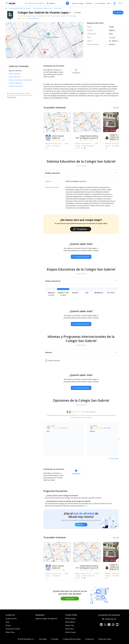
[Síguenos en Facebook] (109, 624)
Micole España (70, 619)
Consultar (112, 37)
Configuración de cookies (72, 639)
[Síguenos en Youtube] (117, 624)
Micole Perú (69, 629)
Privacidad (54, 639)
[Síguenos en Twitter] (105, 624)
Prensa (8, 625)
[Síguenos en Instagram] (113, 624)
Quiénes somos (11, 619)
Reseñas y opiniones (15, 83)
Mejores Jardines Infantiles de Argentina (20, 8)
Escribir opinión (114, 458)
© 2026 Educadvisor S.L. (26, 639)
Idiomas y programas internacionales (21, 80)
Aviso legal (43, 639)
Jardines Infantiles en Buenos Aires (42, 8)
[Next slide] (119, 131)
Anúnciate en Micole (13, 629)
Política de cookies (104, 639)
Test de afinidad (100, 3)
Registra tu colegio (77, 3)
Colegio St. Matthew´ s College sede (118, 137)
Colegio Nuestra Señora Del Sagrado (89, 137)
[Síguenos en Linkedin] (101, 624)
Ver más (116, 107)
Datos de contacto (15, 71)
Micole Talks (10, 632)
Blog (7, 622)
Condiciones (89, 639)
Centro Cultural (58, 137)
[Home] (6, 8)
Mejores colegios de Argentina (46, 619)
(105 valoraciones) (33, 18)
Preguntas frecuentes (16, 86)
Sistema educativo (15, 74)
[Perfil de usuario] (120, 3)
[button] (115, 3)
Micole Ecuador (70, 632)
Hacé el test (70, 598)
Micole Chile (69, 625)
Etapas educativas (15, 77)
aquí (85, 506)
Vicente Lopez (57, 8)
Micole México (70, 622)
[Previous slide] (43, 131)
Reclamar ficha (11, 97)
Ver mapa (73, 16)
